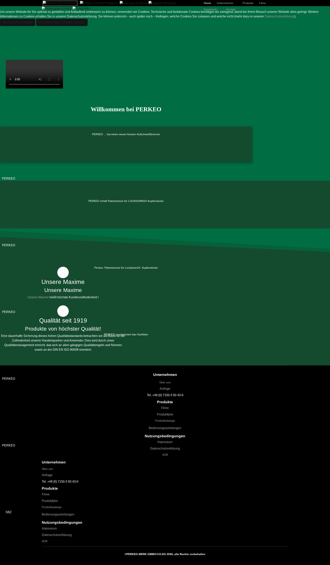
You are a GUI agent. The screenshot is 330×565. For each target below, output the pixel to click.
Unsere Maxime (38, 297)
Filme (165, 408)
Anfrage (165, 388)
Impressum (165, 442)
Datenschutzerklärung (165, 448)
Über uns (165, 382)
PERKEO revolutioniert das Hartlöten (126, 334)
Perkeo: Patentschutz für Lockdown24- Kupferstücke (126, 267)
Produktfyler (165, 414)
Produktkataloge (165, 420)
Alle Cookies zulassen (17, 22)
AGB (165, 454)
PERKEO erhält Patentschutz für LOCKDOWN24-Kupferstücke (126, 200)
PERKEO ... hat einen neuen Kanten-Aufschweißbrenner (126, 134)
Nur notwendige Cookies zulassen (62, 22)
